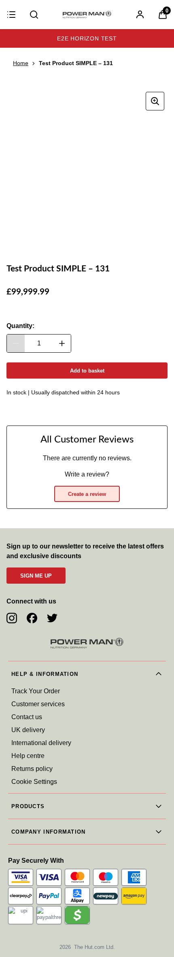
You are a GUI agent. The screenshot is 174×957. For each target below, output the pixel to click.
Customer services (38, 704)
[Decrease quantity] (16, 343)
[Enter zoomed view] (155, 101)
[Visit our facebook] (32, 618)
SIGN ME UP (36, 576)
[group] (87, 169)
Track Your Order (35, 691)
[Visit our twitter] (52, 618)
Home (20, 63)
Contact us (26, 717)
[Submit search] (34, 14)
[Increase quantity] (62, 343)
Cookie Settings (34, 781)
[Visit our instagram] (11, 618)
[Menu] (11, 14)
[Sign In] (140, 14)
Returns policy (32, 768)
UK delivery (28, 729)
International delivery (41, 742)
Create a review (87, 494)
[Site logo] (87, 14)
